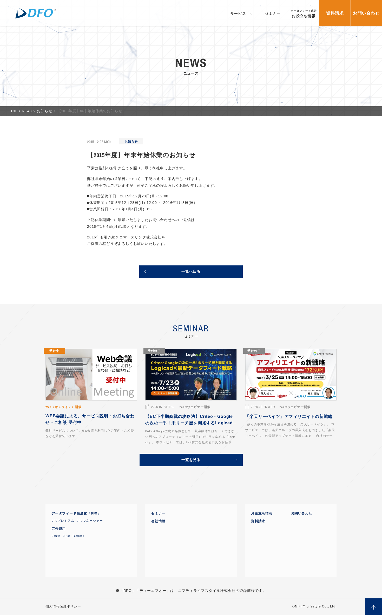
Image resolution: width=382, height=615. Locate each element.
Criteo (66, 535)
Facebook (78, 535)
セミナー (158, 513)
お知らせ (45, 111)
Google (55, 535)
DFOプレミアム (62, 520)
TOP (14, 111)
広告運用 (58, 529)
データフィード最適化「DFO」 (76, 513)
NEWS (27, 111)
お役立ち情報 (262, 513)
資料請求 (258, 521)
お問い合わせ (301, 513)
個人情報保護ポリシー (63, 606)
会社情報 (158, 521)
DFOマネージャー (90, 520)
